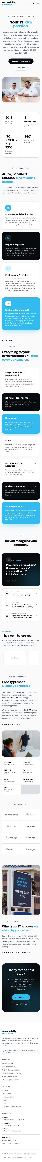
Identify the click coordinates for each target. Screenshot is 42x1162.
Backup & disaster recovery (11, 1073)
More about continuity (15, 952)
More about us (10, 724)
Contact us (21, 68)
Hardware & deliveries (9, 1076)
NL (29, 3)
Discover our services (20, 61)
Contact (4, 1103)
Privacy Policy (6, 1157)
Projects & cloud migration (11, 1070)
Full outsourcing (7, 1063)
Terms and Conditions (19, 1157)
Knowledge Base (8, 1097)
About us (5, 1090)
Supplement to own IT (9, 1067)
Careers (4, 1100)
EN (33, 3)
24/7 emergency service (10, 1080)
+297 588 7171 (21, 1004)
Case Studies (6, 1094)
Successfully (14, 698)
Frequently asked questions (11, 1107)
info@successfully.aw (9, 1140)
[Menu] (38, 3)
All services (9, 341)
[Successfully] (9, 1032)
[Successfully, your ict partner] (14, 3)
